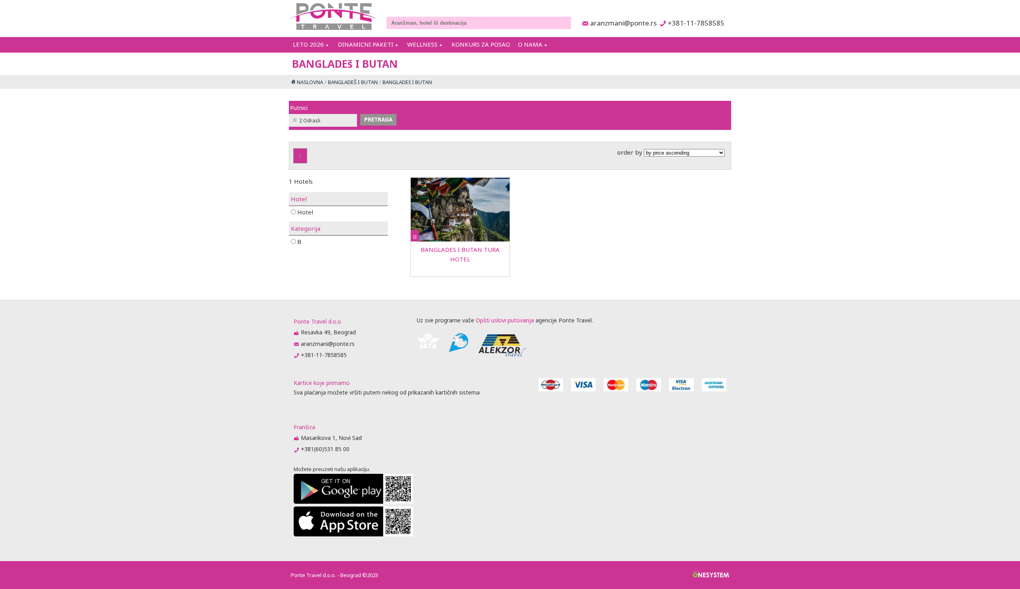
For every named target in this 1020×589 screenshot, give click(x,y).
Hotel (305, 212)
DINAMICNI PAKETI (365, 44)
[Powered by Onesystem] (711, 575)
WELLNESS (422, 44)
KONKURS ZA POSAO (480, 44)
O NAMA (530, 44)
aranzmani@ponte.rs (621, 22)
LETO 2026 (308, 44)
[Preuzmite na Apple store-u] (353, 534)
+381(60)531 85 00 (325, 449)
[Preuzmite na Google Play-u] (353, 501)
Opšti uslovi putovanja (505, 320)
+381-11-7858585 (696, 22)
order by (630, 152)
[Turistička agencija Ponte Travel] (333, 16)
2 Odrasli (309, 120)
